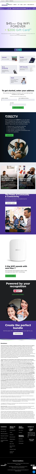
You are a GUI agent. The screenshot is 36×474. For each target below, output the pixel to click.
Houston (11, 434)
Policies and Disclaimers (11, 463)
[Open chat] (33, 471)
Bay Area (12, 443)
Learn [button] (25, 4)
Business (21, 438)
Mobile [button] (15, 4)
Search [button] (33, 5)
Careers (20, 432)
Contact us (31, 426)
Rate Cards (14, 467)
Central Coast (13, 449)
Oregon (11, 441)
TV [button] (18, 4)
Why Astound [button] (30, 4)
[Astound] (5, 4)
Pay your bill (3, 431)
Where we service (12, 427)
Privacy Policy (20, 463)
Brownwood (12, 436)
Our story (21, 430)
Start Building (18, 333)
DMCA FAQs (18, 464)
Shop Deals (18, 49)
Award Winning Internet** (18, 294)
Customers (4, 426)
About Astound (21, 427)
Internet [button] (10, 4)
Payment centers (4, 435)
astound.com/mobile (30, 378)
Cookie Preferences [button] (20, 467)
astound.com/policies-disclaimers (25, 362)
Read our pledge (31, 440)
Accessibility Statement (13, 466)
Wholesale (21, 443)
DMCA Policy (25, 463)
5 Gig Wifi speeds (10, 275)
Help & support (4, 433)
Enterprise (21, 441)
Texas (11, 432)
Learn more (10, 135)
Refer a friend (4, 438)
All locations (12, 430)
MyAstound (3, 429)
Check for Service (18, 107)
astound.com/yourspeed (16, 361)
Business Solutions (21, 436)
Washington (12, 439)
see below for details (23, 35)
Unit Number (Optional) (24, 98)
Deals (21, 4)
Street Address (4, 98)
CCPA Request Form (23, 466)
